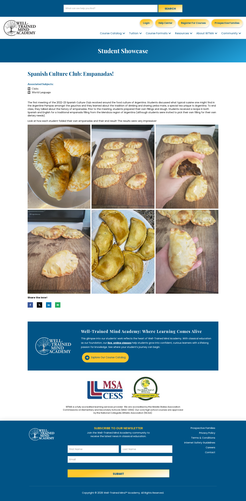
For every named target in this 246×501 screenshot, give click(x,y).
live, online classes (119, 343)
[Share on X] (39, 305)
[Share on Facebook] (30, 305)
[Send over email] (57, 305)
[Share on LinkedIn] (48, 305)
